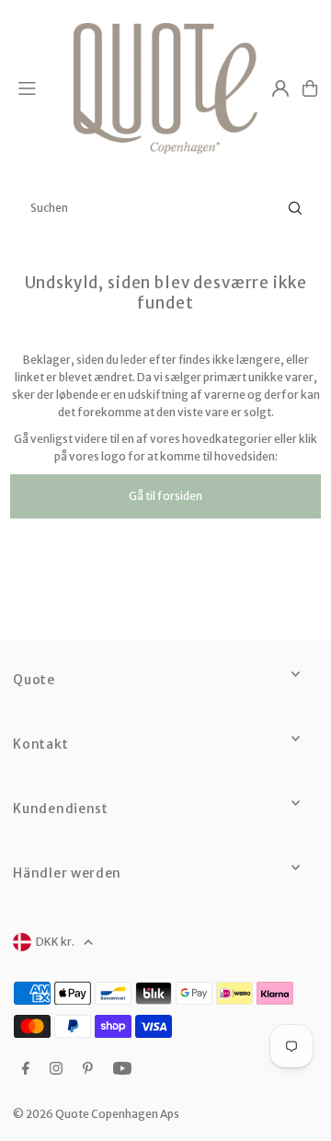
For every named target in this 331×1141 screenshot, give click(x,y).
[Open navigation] (38, 87)
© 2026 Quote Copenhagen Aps (96, 1114)
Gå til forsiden (165, 496)
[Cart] (309, 88)
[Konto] (280, 88)
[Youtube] (122, 1069)
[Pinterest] (88, 1069)
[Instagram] (56, 1069)
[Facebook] (25, 1069)
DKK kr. (55, 942)
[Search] (295, 208)
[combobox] (165, 208)
